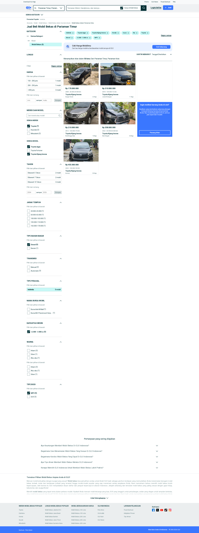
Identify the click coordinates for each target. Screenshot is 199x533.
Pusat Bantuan (128, 510)
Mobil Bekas (43, 23)
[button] (29, 2)
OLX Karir (101, 516)
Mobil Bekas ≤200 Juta (78, 516)
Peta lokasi (28, 530)
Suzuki (21, 520)
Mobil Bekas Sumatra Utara (53, 523)
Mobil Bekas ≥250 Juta (78, 523)
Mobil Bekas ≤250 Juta (78, 520)
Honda (21, 516)
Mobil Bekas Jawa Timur (53, 520)
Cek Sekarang (161, 47)
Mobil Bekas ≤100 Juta (78, 510)
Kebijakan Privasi (129, 513)
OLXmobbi (101, 513)
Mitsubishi (22, 523)
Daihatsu (22, 513)
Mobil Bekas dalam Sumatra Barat (59, 23)
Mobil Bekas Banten (51, 516)
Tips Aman (127, 516)
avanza (42, 19)
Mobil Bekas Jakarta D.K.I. (53, 510)
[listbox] (73, 33)
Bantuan (21, 530)
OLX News (101, 520)
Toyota (21, 510)
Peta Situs (101, 510)
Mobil (35, 23)
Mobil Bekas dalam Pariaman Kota (83, 23)
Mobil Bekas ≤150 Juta (78, 513)
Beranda (29, 23)
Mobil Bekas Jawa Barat (52, 513)
